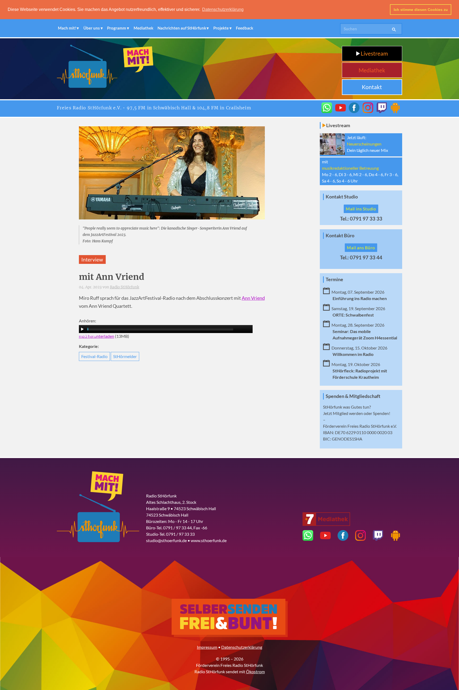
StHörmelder (125, 356)
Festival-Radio (94, 356)
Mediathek (143, 28)
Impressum (207, 647)
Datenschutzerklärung (241, 647)
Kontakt (372, 87)
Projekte (221, 28)
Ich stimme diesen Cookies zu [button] (421, 9)
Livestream (374, 53)
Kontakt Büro (340, 235)
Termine (334, 279)
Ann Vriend (253, 298)
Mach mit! (67, 28)
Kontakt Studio (342, 196)
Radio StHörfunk (124, 287)
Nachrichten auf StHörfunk (182, 28)
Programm (116, 28)
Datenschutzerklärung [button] (223, 9)
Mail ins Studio (361, 208)
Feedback (244, 28)
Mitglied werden (348, 413)
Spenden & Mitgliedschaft (353, 396)
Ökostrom (255, 671)
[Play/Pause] (82, 329)
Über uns (91, 28)
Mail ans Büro (361, 247)
